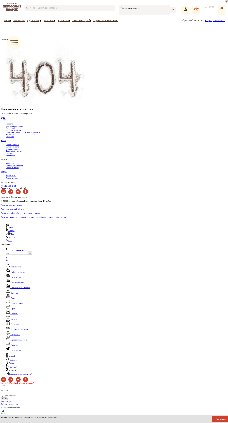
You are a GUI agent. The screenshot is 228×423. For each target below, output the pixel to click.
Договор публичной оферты (12, 209)
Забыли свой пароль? (10, 404)
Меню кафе (10, 155)
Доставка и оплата (13, 130)
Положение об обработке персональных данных (20, 213)
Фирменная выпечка (14, 151)
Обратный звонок (191, 20)
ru (6, 258)
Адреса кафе (34, 20)
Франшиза (64, 20)
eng (221, 8)
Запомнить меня (10, 396)
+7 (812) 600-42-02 (215, 20)
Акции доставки (12, 178)
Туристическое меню (105, 20)
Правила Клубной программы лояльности (23, 132)
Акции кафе (11, 176)
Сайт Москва (11, 153)
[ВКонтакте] (2, 410)
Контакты (49, 20)
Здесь (3, 118)
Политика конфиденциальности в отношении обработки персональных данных (33, 217)
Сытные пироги (12, 147)
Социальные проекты (14, 126)
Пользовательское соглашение (13, 205)
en (6, 260)
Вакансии (19, 20)
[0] (196, 10)
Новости (9, 124)
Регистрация (6, 401)
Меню (7, 20)
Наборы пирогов (12, 145)
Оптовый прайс (81, 20)
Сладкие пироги (12, 149)
